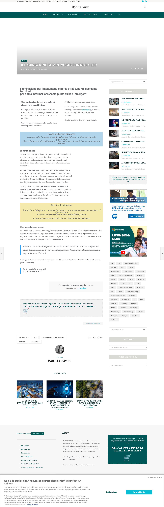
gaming (113, 283)
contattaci (81, 288)
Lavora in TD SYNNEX (29, 460)
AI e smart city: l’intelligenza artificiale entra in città (30, 403)
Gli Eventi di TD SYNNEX (30, 464)
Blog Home (25, 446)
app (119, 263)
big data (113, 267)
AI (112, 263)
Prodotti (57, 14)
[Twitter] (138, 68)
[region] (82, 490)
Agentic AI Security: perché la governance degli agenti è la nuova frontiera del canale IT (53, 1)
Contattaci (108, 14)
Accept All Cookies (139, 492)
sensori (22, 342)
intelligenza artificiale (125, 287)
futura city (24, 337)
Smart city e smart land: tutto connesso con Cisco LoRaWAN (89, 403)
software (140, 312)
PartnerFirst (25, 449)
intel (112, 287)
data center (140, 271)
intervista (140, 287)
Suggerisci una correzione (93, 323)
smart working (128, 312)
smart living (115, 312)
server (113, 308)
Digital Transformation (125, 275)
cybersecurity (128, 271)
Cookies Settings (37, 433)
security (133, 304)
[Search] (118, 15)
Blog (24, 60)
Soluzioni (72, 14)
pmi (141, 300)
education (140, 275)
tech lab (114, 320)
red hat (113, 304)
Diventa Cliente (26, 456)
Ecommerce (25, 453)
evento (122, 279)
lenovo (120, 291)
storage (124, 316)
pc (134, 300)
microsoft (132, 295)
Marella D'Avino (29, 69)
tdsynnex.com (89, 465)
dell (112, 275)
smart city (86, 109)
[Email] (132, 68)
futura (131, 279)
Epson (113, 279)
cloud (131, 267)
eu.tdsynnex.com (79, 465)
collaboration (115, 271)
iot (112, 291)
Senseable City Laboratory (53, 337)
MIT (35, 337)
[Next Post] (162, 253)
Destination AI (91, 14)
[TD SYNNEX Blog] (80, 7)
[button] (145, 7)
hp (130, 283)
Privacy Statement (23, 433)
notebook (114, 300)
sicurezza (123, 308)
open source (125, 300)
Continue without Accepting (154, 477)
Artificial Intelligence (131, 263)
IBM (137, 283)
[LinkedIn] (135, 68)
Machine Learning (132, 291)
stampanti (114, 316)
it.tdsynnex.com (68, 465)
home (45, 14)
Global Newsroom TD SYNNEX (32, 467)
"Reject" (35, 502)
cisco (122, 267)
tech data (135, 316)
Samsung (124, 304)
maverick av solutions (118, 295)
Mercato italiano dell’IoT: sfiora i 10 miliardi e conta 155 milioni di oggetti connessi (60, 404)
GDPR (123, 283)
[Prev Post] (2, 253)
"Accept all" (17, 496)
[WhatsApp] (142, 68)
